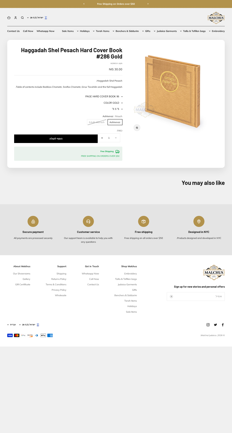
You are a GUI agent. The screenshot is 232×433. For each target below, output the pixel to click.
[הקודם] (148, 4)
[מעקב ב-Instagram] (208, 325)
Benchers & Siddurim (127, 31)
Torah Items (102, 31)
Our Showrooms (21, 273)
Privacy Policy (59, 289)
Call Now (28, 31)
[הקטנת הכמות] (116, 138)
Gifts (147, 31)
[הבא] (83, 4)
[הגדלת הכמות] (102, 138)
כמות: (119, 130)
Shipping (61, 273)
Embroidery (218, 31)
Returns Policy (58, 278)
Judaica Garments (167, 31)
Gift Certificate (22, 284)
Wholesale (60, 295)
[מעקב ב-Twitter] (216, 325)
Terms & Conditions (56, 284)
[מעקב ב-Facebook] (223, 325)
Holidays (85, 31)
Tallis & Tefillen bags (194, 31)
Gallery (26, 278)
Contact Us (13, 31)
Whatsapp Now (45, 31)
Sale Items (68, 31)
